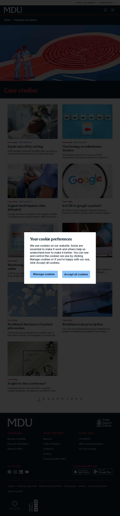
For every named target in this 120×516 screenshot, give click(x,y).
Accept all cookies (76, 274)
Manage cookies (44, 274)
